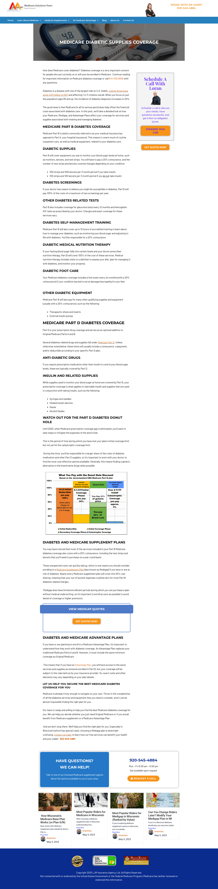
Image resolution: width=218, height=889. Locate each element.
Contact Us (128, 20)
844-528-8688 (116, 78)
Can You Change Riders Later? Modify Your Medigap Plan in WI (162, 815)
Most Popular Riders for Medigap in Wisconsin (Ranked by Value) (126, 816)
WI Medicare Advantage (84, 20)
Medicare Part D (106, 342)
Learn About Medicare (27, 20)
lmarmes (51, 838)
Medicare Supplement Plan (70, 569)
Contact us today (63, 734)
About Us (114, 20)
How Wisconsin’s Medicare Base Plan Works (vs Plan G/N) (52, 819)
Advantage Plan (83, 664)
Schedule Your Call (155, 131)
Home (10, 20)
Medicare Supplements (56, 20)
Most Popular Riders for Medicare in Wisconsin (90, 813)
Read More (44, 835)
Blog (104, 20)
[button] (29, 20)
